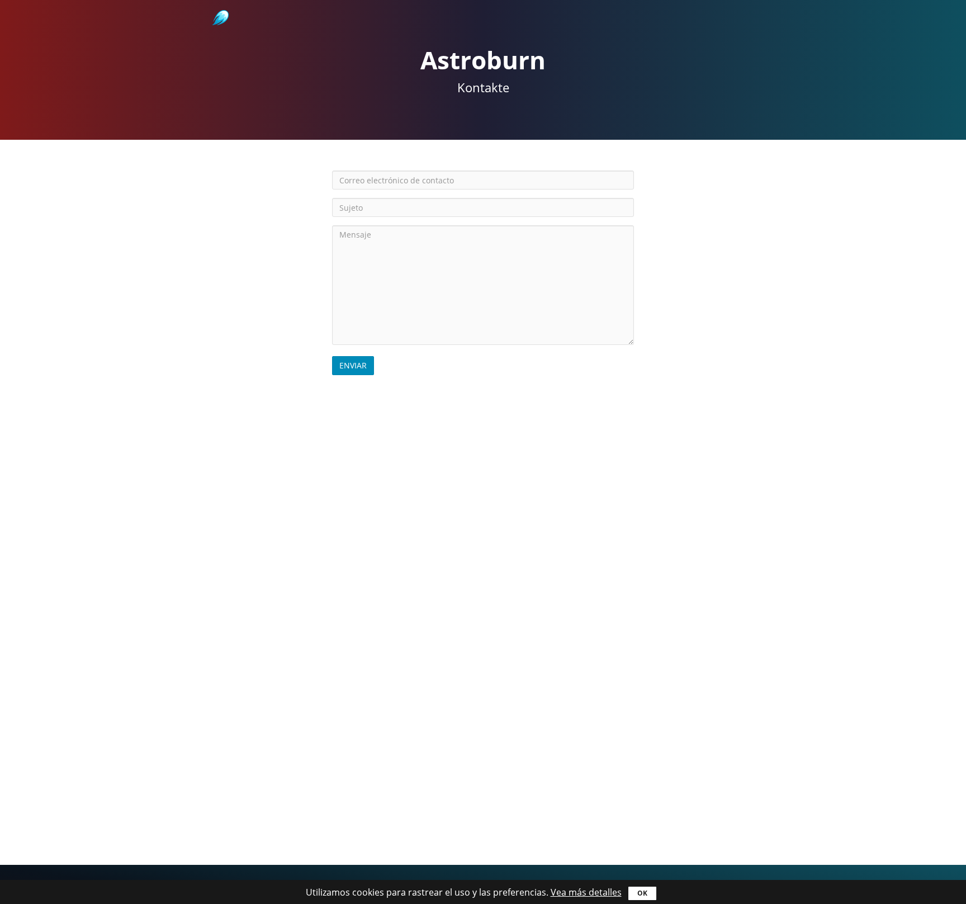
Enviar (353, 365)
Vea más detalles (586, 892)
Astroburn (219, 6)
